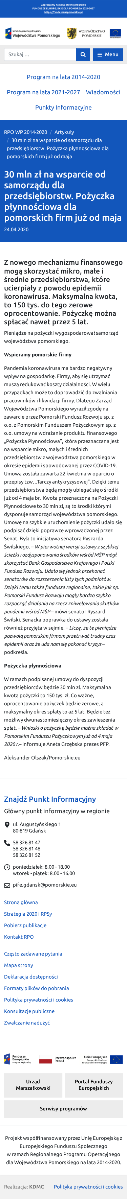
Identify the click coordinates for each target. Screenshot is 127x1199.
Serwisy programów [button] (63, 1108)
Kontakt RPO (19, 937)
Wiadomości (103, 92)
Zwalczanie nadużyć (27, 1023)
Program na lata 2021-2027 (43, 92)
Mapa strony (18, 965)
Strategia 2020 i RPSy (28, 914)
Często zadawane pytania (33, 954)
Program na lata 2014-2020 (63, 76)
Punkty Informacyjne (63, 107)
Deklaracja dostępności (31, 977)
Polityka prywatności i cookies (38, 1000)
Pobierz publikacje (25, 925)
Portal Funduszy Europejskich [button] (94, 1085)
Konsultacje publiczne (29, 1011)
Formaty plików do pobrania (36, 988)
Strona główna (21, 902)
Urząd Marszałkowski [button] (33, 1085)
